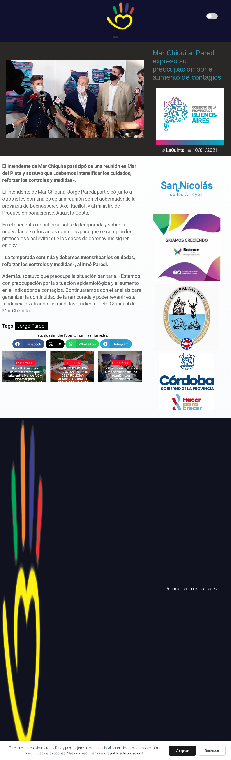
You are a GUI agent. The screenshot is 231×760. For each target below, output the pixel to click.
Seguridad (25, 362)
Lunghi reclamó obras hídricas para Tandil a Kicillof (121, 372)
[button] (115, 36)
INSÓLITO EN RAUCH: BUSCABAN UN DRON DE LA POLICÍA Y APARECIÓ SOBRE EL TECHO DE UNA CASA (24, 375)
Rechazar (212, 751)
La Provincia (73, 362)
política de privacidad (126, 753)
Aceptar (182, 751)
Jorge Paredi (32, 326)
